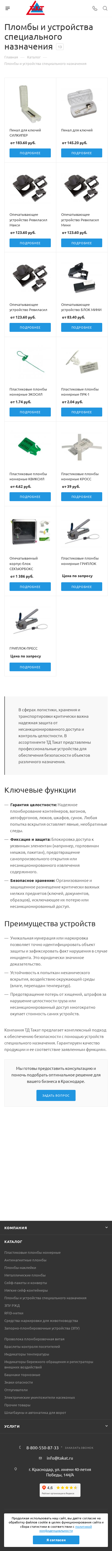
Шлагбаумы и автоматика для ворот (35, 1412)
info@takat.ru (60, 1457)
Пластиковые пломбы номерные (32, 1252)
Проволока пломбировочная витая (34, 1339)
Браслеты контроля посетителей (32, 1346)
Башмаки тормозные (22, 1374)
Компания (15, 1227)
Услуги (12, 1426)
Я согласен (56, 1539)
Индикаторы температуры (26, 1354)
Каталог (13, 1241)
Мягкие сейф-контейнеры (26, 1290)
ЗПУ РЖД (12, 1305)
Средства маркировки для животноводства (41, 1320)
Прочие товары (17, 1405)
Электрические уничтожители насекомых (39, 1397)
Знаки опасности (18, 1382)
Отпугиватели (16, 1389)
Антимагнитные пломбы (25, 1260)
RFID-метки (13, 1313)
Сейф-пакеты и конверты (25, 1282)
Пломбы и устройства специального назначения (45, 1297)
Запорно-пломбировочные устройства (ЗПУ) (42, 1328)
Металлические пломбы (25, 1275)
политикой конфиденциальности (65, 1528)
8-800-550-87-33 (42, 1447)
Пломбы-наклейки (20, 1267)
